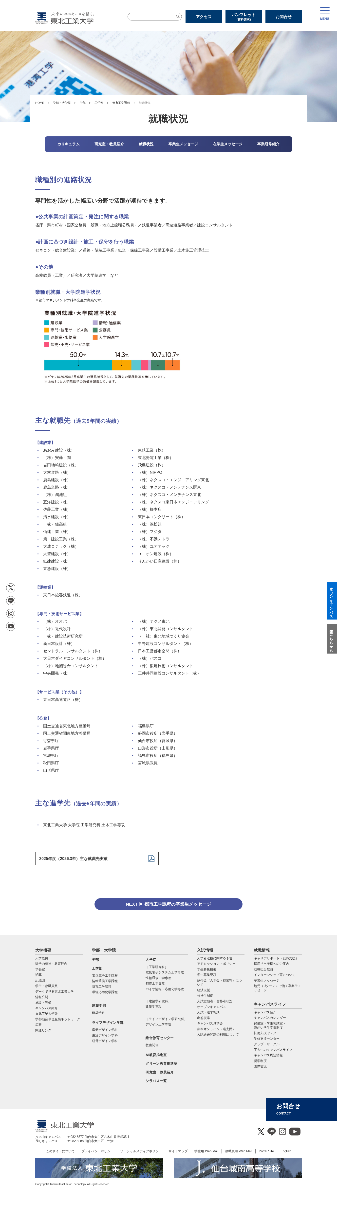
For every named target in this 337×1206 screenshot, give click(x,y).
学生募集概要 (206, 969)
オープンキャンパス (211, 1007)
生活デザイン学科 (105, 1035)
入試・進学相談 (208, 1012)
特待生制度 (205, 996)
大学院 (151, 960)
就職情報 (262, 950)
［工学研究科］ (157, 967)
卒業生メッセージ (267, 980)
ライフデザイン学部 (108, 1022)
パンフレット (244, 17)
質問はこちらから (331, 639)
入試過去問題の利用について (218, 1034)
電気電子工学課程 (105, 975)
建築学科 (98, 1013)
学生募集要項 (206, 975)
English (286, 1151)
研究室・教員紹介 (160, 1072)
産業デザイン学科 (105, 1030)
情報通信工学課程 (105, 981)
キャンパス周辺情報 (268, 1055)
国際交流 (260, 1066)
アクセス (204, 17)
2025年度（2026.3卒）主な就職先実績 (73, 859)
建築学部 (99, 1005)
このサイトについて (60, 1151)
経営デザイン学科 (105, 1041)
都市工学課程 (121, 103)
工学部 (98, 103)
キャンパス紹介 (265, 1012)
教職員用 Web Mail (238, 1151)
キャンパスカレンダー (270, 1018)
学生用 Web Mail (206, 1151)
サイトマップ (178, 1151)
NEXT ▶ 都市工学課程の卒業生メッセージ (168, 904)
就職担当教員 (263, 969)
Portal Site (266, 1151)
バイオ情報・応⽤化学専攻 (165, 989)
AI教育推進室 (156, 1055)
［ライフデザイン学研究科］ (166, 1019)
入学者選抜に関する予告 (214, 958)
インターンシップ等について (275, 975)
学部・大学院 (62, 103)
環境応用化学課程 (105, 992)
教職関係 (152, 1045)
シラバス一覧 (156, 1081)
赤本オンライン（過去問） (216, 1029)
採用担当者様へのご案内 (271, 964)
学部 (83, 103)
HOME (39, 103)
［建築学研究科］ (158, 1001)
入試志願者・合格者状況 (214, 1001)
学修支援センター (267, 1039)
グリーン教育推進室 (161, 1063)
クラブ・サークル (267, 1044)
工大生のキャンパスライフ (273, 1050)
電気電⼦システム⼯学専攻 (165, 972)
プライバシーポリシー (97, 1151)
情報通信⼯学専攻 (158, 978)
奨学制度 (260, 1061)
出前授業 (203, 1018)
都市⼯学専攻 (155, 983)
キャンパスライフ (270, 1004)
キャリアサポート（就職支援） (276, 958)
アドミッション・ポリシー (216, 964)
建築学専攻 (154, 1006)
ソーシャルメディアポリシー (141, 1151)
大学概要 (43, 950)
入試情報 (205, 950)
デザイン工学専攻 (158, 1024)
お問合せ (284, 17)
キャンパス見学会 (210, 1023)
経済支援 (203, 990)
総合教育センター (160, 1038)
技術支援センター (267, 1033)
